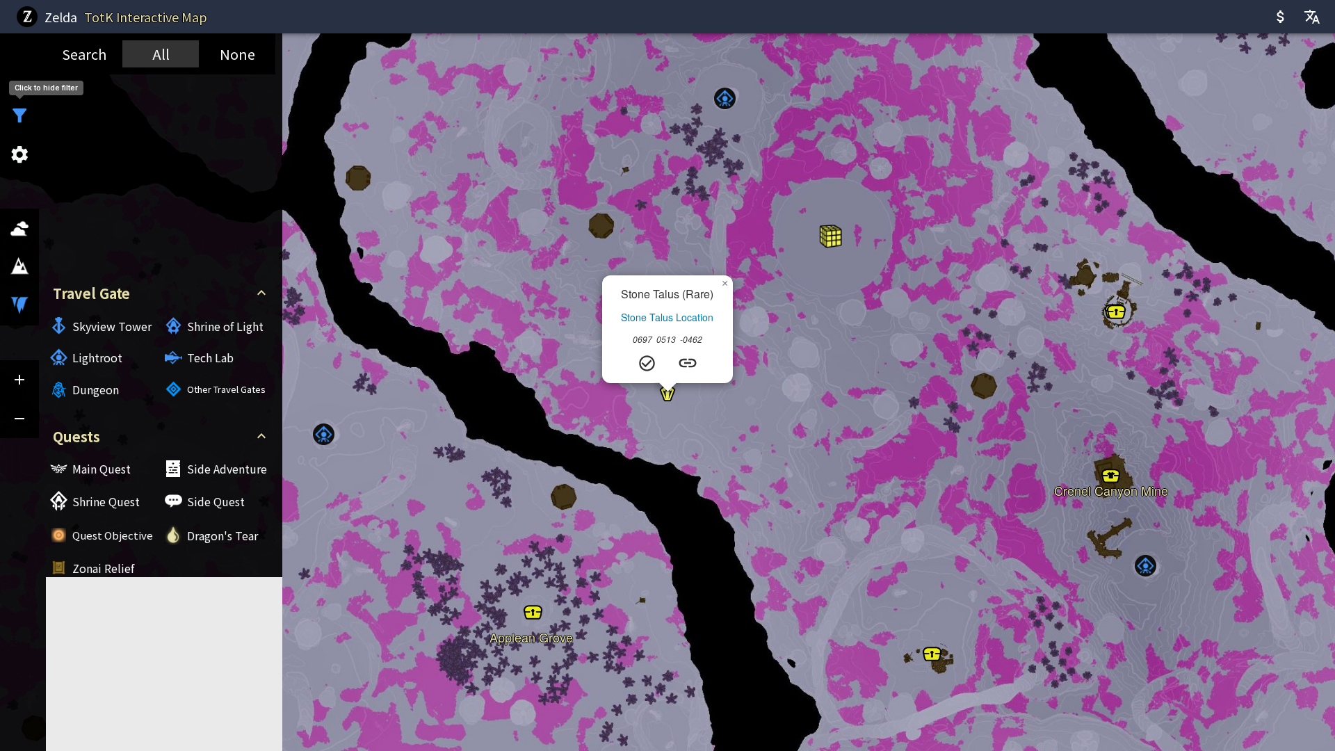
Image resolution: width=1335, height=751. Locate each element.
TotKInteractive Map (145, 17)
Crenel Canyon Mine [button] (1111, 485)
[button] (725, 98)
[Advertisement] (160, 175)
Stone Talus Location (667, 317)
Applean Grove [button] (531, 632)
